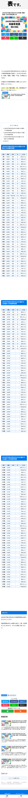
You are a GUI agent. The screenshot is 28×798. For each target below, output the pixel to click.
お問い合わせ (7, 793)
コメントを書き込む (14, 778)
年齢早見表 (5, 695)
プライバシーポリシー (20, 793)
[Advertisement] (14, 54)
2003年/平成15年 (12, 695)
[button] (22, 38)
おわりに (6, 141)
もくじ (12, 125)
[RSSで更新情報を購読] (20, 711)
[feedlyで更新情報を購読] (7, 711)
